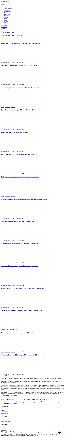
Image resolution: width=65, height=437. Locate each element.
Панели (6, 18)
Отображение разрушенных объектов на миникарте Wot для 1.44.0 (24, 199)
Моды (5, 7)
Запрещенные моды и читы (8, 62)
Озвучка (6, 17)
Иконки (6, 13)
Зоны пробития (8, 11)
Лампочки (6, 15)
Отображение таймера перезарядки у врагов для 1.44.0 (20, 177)
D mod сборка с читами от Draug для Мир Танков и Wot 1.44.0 (22, 288)
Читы (5, 20)
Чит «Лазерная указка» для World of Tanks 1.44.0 (18, 110)
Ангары (6, 21)
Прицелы (6, 10)
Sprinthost (34, 432)
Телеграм (3, 430)
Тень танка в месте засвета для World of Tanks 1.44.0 (19, 65)
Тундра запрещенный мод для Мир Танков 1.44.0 (18, 221)
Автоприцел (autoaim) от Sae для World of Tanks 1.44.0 (19, 243)
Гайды (5, 23)
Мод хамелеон (4, 413)
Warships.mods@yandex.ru (7, 431)
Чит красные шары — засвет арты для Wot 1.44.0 (18, 154)
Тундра (3, 410)
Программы (7, 14)
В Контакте (4, 428)
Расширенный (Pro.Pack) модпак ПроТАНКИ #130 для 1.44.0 (22, 310)
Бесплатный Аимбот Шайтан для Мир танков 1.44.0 (19, 355)
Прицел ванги (4, 411)
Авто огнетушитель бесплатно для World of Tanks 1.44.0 (20, 88)
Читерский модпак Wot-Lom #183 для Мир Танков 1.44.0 (20, 43)
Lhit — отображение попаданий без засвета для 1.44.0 (19, 266)
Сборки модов (8, 8)
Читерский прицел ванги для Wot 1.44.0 (14, 132)
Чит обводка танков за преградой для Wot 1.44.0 (17, 333)
